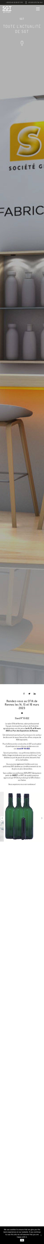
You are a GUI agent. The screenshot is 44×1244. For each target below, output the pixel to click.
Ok (22, 1240)
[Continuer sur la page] (22, 44)
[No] (41, 1235)
